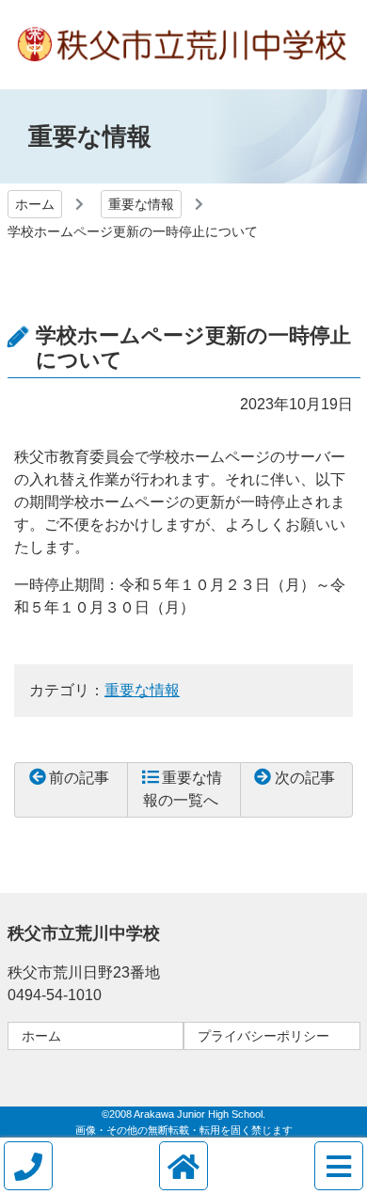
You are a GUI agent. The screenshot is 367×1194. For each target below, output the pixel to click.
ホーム (35, 204)
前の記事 (79, 778)
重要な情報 (141, 204)
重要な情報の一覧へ (183, 789)
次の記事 (305, 778)
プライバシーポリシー (263, 1035)
